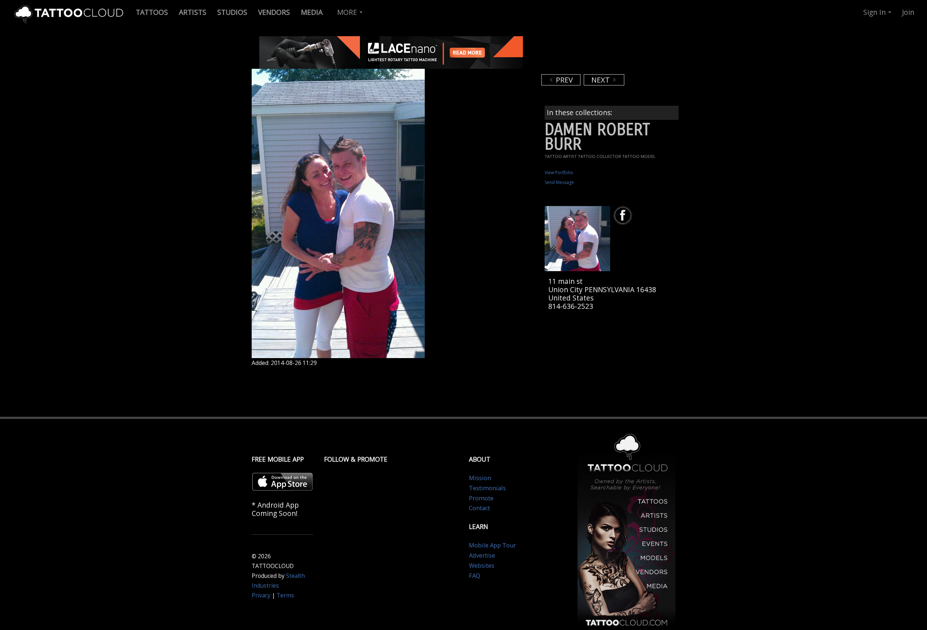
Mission (480, 478)
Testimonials (487, 488)
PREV (563, 80)
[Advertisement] (599, 54)
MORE (348, 12)
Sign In (875, 12)
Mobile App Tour (492, 545)
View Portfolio (559, 172)
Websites (481, 566)
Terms (285, 595)
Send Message (559, 182)
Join (908, 12)
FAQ (474, 576)
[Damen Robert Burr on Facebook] (623, 215)
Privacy (261, 595)
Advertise (482, 555)
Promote (481, 498)
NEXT (601, 80)
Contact (479, 508)
